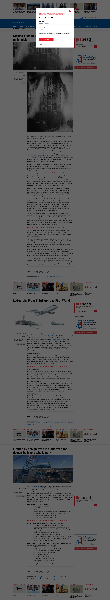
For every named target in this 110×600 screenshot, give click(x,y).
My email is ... (42, 21)
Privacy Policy (42, 44)
